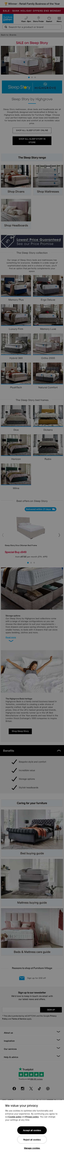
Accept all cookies (32, 1130)
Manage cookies (32, 1148)
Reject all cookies (32, 1139)
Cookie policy (14, 1116)
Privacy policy (32, 1116)
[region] (32, 1128)
